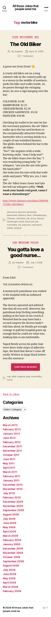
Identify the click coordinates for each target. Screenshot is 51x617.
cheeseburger (39, 215)
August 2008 (11, 565)
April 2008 (9, 582)
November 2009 (13, 505)
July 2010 (9, 493)
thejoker (18, 51)
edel (14, 376)
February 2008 (12, 591)
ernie (33, 218)
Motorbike (26, 37)
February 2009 (12, 540)
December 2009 (13, 501)
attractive (12, 212)
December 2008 (13, 548)
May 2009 (9, 527)
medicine (24, 242)
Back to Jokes (11, 394)
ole (19, 224)
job (36, 221)
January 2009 (11, 544)
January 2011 (11, 480)
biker (29, 215)
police (35, 242)
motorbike (12, 224)
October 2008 (11, 557)
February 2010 (12, 497)
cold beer (20, 218)
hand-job (29, 221)
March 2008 (10, 586)
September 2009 (13, 510)
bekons (22, 215)
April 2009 (9, 531)
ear (27, 218)
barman (22, 212)
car (14, 242)
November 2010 (13, 488)
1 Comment (27, 56)
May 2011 (8, 463)
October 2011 (11, 454)
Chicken (11, 218)
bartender (32, 212)
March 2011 (10, 471)
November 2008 (13, 552)
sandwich (37, 224)
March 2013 (10, 425)
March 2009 (10, 535)
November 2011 (12, 450)
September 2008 (13, 561)
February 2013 (12, 429)
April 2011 (9, 467)
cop (8, 376)
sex (36, 37)
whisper (18, 228)
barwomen (12, 215)
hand (21, 221)
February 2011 (11, 476)
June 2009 (9, 523)
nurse (9, 379)
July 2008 (9, 569)
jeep (28, 376)
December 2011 (12, 446)
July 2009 (9, 518)
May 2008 (9, 578)
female (40, 218)
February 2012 (12, 442)
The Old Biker (25, 44)
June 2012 (9, 437)
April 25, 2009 (36, 51)
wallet (10, 228)
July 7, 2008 (36, 262)
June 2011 (9, 459)
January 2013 (11, 433)
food (15, 37)
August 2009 (11, 514)
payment (26, 224)
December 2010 (13, 484)
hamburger (12, 221)
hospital (21, 376)
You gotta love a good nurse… (25, 252)
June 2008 (9, 574)
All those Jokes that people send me (25, 7)
